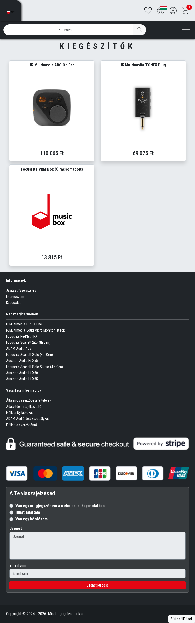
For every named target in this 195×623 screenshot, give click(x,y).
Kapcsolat (13, 303)
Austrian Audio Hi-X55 (22, 361)
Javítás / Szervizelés (21, 290)
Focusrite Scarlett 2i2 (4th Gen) (28, 342)
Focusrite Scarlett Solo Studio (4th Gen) (34, 367)
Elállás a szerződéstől (22, 425)
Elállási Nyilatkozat (19, 413)
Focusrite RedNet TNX (21, 336)
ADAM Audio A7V (18, 348)
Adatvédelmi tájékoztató (23, 407)
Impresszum (15, 297)
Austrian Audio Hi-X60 (22, 373)
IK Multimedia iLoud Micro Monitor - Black (35, 330)
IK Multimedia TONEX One (24, 324)
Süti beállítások (182, 619)
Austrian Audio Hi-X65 (22, 379)
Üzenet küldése (98, 585)
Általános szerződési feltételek (28, 400)
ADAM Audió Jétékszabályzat (27, 419)
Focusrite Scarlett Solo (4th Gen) (29, 355)
